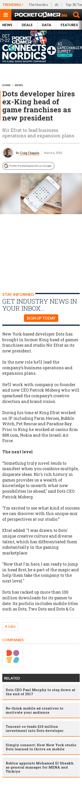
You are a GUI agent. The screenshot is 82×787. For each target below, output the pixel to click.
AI (57, 4)
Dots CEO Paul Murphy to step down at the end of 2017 (40, 691)
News (7, 25)
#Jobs (10, 626)
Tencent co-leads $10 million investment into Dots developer (35, 728)
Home (6, 85)
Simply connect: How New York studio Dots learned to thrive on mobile (41, 747)
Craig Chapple (29, 153)
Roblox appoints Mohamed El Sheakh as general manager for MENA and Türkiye (40, 767)
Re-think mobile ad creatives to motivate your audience (34, 710)
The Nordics (38, 4)
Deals (27, 25)
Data (46, 25)
